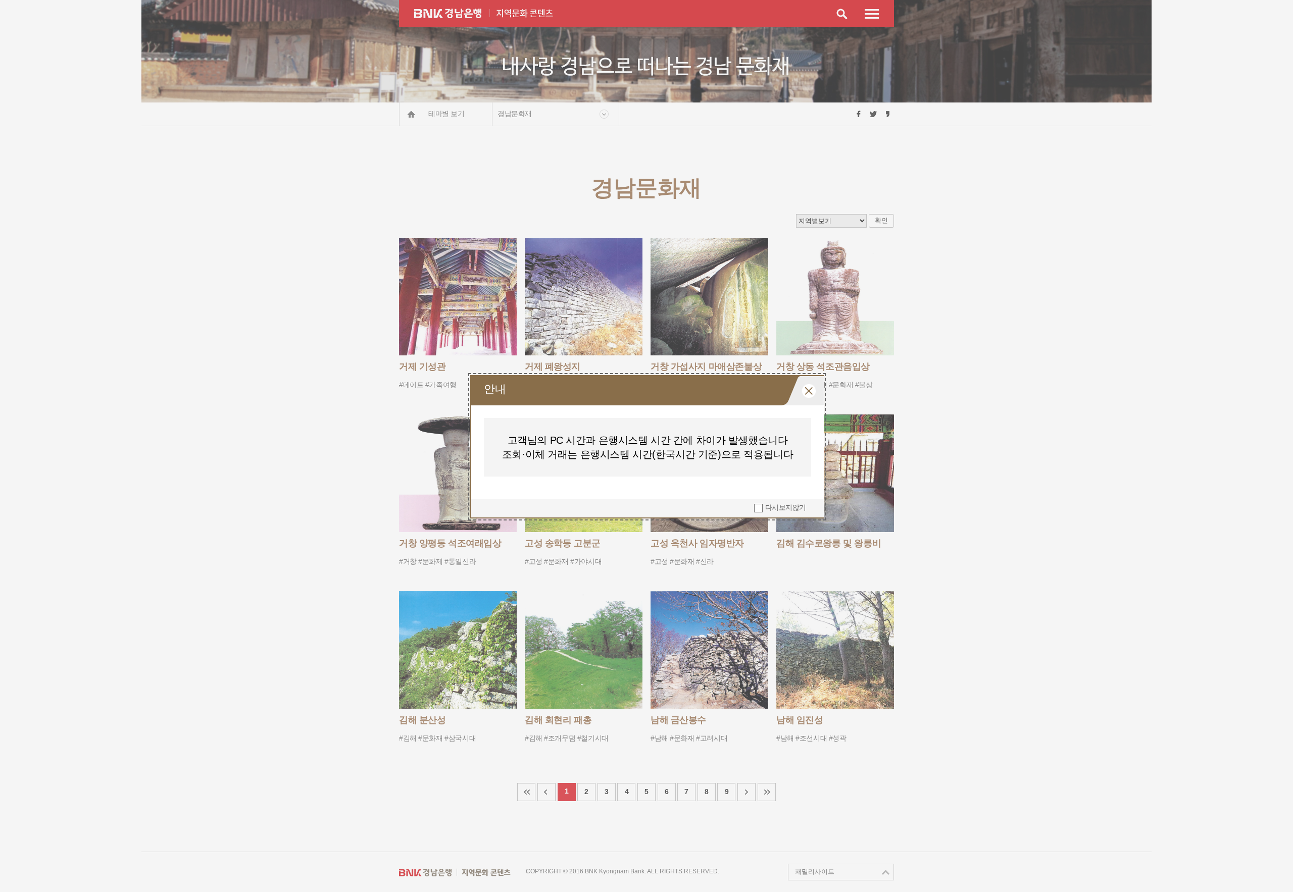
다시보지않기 (785, 507)
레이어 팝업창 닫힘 (809, 391)
